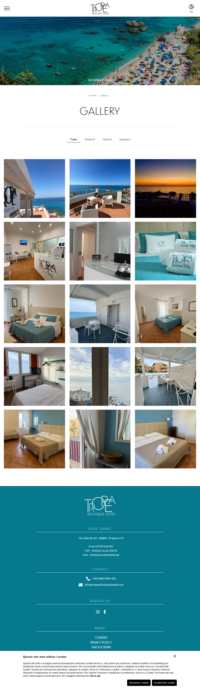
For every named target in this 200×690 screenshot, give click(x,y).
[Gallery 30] (100, 439)
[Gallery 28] (165, 376)
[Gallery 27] (100, 376)
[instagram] (98, 612)
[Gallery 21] (100, 251)
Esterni (90, 139)
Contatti (101, 637)
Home (92, 95)
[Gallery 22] (165, 251)
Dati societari (101, 647)
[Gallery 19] (165, 188)
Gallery (104, 95)
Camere (124, 139)
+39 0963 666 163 (104, 578)
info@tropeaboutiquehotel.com (104, 584)
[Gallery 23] (34, 313)
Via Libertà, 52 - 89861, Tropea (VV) (101, 538)
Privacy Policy (101, 642)
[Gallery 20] (34, 251)
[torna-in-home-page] (100, 506)
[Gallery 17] (34, 188)
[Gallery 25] (165, 313)
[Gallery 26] (34, 376)
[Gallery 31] (165, 439)
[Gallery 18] (100, 188)
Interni (107, 139)
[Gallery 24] (100, 313)
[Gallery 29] (34, 439)
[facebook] (105, 612)
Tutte (73, 139)
